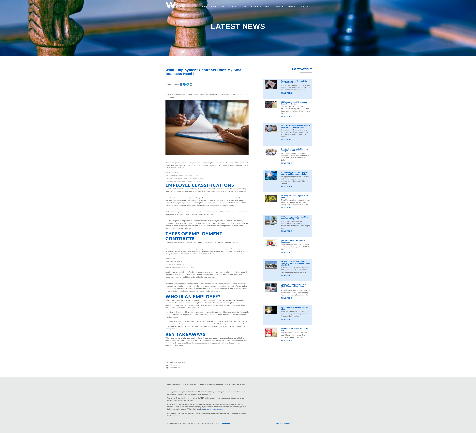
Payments (292, 7)
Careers (280, 7)
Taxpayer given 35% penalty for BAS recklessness (294, 82)
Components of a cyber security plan (294, 308)
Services (233, 7)
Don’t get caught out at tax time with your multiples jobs (294, 150)
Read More (286, 93)
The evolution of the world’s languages (293, 241)
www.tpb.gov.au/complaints (213, 409)
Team (213, 7)
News (244, 7)
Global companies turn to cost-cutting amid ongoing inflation (294, 173)
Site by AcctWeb (283, 423)
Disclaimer (226, 423)
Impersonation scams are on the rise (294, 329)
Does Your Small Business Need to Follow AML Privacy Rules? (295, 126)
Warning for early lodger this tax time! (294, 196)
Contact (305, 7)
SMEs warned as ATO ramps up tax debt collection (294, 103)
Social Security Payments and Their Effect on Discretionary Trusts (293, 286)
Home (204, 7)
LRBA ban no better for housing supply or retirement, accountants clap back (295, 263)
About (223, 7)
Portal (268, 7)
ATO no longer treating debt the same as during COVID (294, 218)
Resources (256, 7)
